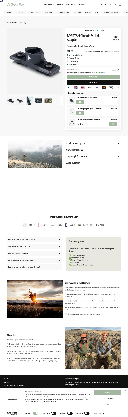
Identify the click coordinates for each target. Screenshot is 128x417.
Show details (97, 413)
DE (106, 4)
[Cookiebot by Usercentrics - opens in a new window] (12, 413)
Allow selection (108, 398)
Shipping (103, 51)
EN (101, 4)
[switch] (53, 413)
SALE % (81, 4)
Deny (107, 404)
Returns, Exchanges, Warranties (14, 385)
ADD (80, 102)
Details (103, 72)
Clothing (48, 4)
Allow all (107, 392)
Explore (69, 4)
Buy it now (93, 82)
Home (8, 23)
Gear (59, 4)
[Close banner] (125, 390)
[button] (3, 1)
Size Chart (115, 70)
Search (6, 379)
